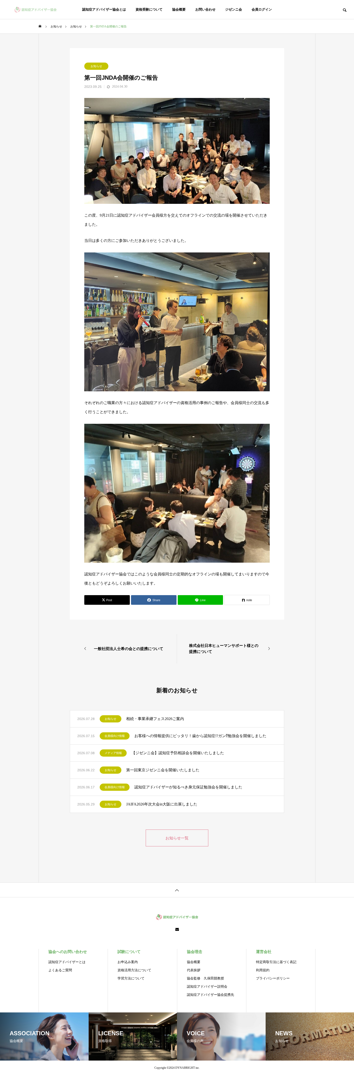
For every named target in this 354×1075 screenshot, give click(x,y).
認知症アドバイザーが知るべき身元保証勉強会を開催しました (188, 787)
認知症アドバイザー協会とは (104, 9)
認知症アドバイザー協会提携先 (210, 995)
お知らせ (96, 66)
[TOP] (177, 889)
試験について (129, 952)
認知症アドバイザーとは (66, 962)
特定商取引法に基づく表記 (276, 962)
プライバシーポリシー (273, 978)
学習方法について (131, 978)
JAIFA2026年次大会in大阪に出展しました (161, 804)
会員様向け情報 (115, 736)
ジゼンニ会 (233, 9)
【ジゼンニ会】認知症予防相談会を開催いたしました (177, 753)
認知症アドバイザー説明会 (207, 986)
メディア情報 (113, 753)
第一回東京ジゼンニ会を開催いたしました (162, 770)
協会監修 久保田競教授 (205, 978)
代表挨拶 (193, 970)
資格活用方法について (134, 970)
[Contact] (177, 929)
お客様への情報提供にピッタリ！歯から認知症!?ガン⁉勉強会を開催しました (200, 736)
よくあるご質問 (60, 970)
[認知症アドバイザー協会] (35, 9)
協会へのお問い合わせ (67, 952)
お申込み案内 (128, 962)
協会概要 (179, 9)
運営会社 (263, 952)
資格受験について (149, 9)
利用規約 (262, 970)
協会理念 (194, 952)
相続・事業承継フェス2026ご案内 (155, 719)
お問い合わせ (205, 9)
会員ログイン (262, 9)
